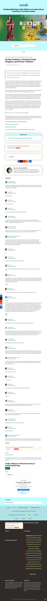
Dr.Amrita (9, 192)
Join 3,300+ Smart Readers (23, 489)
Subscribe (16, 527)
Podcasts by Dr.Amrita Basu (11, 540)
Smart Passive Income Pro (25, 599)
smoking (32, 95)
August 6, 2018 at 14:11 (12, 401)
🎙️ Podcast (28, 491)
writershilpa (10, 327)
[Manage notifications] (45, 599)
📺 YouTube (31, 447)
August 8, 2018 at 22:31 (12, 320)
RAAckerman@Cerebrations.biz (13, 357)
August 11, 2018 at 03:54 (12, 217)
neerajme (9, 409)
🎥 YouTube (23, 491)
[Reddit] (26, 161)
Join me (7, 468)
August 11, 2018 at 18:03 (12, 209)
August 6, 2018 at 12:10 (12, 410)
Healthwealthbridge (23, 4)
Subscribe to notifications (9, 454)
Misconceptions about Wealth (10, 126)
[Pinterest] (23, 161)
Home (6, 57)
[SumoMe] (30, 161)
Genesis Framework (33, 599)
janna (9, 265)
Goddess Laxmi (8, 101)
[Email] (28, 161)
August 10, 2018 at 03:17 (12, 275)
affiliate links (10, 457)
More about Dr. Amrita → (23, 493)
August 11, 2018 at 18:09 (12, 193)
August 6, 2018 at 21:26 (12, 369)
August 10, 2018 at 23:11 (12, 250)
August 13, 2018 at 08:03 (12, 182)
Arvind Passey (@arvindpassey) (13, 435)
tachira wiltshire (10, 216)
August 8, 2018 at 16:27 (12, 328)
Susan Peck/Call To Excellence (13, 236)
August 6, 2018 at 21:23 (12, 385)
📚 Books (27, 145)
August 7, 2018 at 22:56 (12, 348)
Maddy (9, 296)
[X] (21, 161)
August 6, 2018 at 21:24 (12, 377)
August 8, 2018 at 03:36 (12, 340)
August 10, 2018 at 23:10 (12, 258)
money (36, 81)
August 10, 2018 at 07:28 (12, 266)
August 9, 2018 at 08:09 (12, 297)
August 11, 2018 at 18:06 (12, 201)
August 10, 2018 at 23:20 (12, 237)
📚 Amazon (19, 491)
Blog (8, 57)
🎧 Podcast (22, 145)
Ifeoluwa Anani (10, 181)
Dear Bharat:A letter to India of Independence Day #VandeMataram (20, 138)
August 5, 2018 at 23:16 (12, 436)
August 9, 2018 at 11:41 (12, 289)
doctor (16, 95)
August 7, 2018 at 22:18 (12, 358)
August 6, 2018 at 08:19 (12, 420)
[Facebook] (19, 161)
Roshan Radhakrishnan (36, 535)
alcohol (29, 95)
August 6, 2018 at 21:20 (12, 393)
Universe (19, 98)
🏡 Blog (18, 145)
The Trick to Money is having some (11, 124)
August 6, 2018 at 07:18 (12, 428)
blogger (20, 95)
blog (14, 90)
